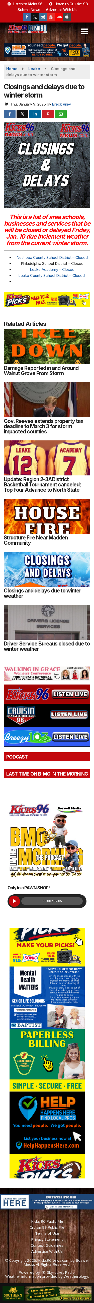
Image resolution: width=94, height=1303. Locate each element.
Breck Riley (61, 104)
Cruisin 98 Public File (47, 1227)
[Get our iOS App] (67, 17)
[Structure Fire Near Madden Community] (47, 516)
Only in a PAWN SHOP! (29, 887)
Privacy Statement (47, 1239)
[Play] (14, 901)
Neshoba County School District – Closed (52, 257)
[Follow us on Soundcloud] (59, 17)
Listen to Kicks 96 (27, 4)
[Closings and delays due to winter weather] (47, 569)
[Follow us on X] (35, 17)
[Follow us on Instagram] (43, 17)
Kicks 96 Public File (47, 1221)
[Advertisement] (47, 50)
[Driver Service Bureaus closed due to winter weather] (47, 622)
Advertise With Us (61, 9)
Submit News (29, 9)
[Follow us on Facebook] (27, 17)
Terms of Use (47, 1233)
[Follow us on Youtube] (51, 17)
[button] (84, 32)
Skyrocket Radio (60, 1272)
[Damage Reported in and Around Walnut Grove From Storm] (47, 346)
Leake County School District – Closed (52, 275)
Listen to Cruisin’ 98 (70, 4)
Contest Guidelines (47, 1245)
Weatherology (76, 1276)
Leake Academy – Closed (52, 269)
